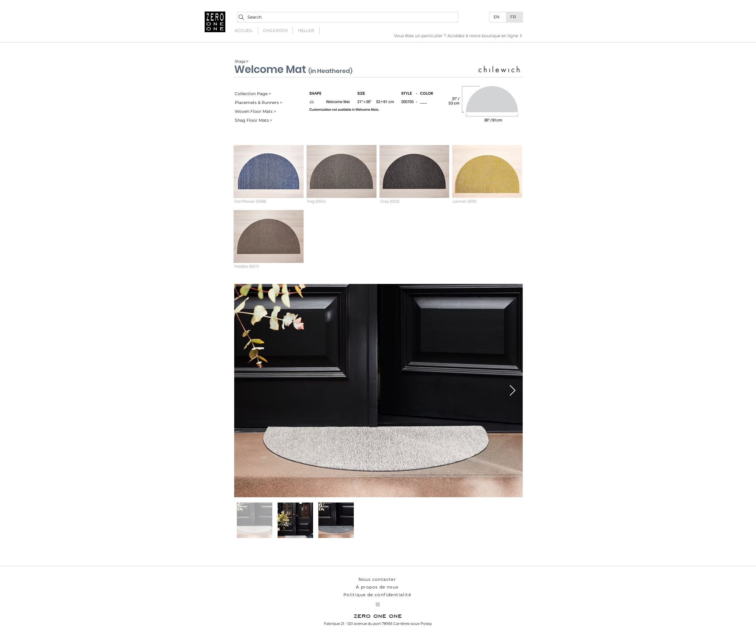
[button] (269, 176)
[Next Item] (512, 390)
